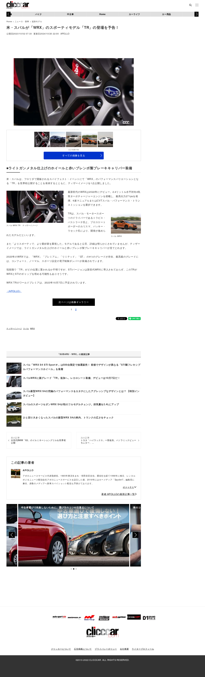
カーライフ (134, 14)
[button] (196, 14)
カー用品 (166, 14)
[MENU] (197, 5)
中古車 (70, 14)
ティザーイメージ (14, 328)
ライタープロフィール (143, 648)
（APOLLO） (14, 291)
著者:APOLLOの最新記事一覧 (118, 494)
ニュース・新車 (22, 21)
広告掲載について (83, 648)
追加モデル (37, 21)
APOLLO (64, 34)
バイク (38, 14)
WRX (32, 328)
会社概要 (124, 648)
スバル (26, 328)
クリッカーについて (61, 648)
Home (102, 14)
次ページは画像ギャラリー (74, 302)
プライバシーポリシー (106, 648)
